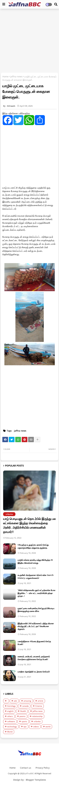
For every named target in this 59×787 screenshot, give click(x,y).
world (47, 726)
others (10, 716)
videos (36, 726)
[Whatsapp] (18, 439)
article (40, 701)
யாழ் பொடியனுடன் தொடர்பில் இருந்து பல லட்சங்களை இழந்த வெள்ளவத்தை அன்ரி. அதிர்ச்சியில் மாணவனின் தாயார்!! (29, 525)
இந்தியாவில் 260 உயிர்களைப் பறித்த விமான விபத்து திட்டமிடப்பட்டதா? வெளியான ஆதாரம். (36, 626)
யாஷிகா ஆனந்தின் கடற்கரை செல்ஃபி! (34, 671)
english (10, 711)
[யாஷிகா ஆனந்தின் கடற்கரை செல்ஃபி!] (9, 675)
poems (22, 716)
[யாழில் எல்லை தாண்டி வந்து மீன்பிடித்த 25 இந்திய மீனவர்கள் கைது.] (9, 564)
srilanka (37, 721)
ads (15, 701)
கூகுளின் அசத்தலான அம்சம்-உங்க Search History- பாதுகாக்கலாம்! (35, 576)
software (11, 721)
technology (12, 726)
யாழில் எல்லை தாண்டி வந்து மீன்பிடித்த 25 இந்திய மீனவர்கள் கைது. (35, 561)
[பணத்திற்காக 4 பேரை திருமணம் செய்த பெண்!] (9, 645)
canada (25, 706)
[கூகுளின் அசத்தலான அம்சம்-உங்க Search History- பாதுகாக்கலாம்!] (9, 579)
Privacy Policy (43, 767)
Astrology (11, 706)
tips (25, 726)
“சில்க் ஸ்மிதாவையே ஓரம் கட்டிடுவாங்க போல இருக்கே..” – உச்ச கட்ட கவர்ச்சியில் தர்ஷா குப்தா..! (36, 593)
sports (24, 721)
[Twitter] (11, 439)
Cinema (38, 706)
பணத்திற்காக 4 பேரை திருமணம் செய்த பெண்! (34, 643)
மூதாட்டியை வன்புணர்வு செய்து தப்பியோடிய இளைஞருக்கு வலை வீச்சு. (36, 609)
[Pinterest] (24, 439)
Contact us (25, 767)
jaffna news (16, 76)
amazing (27, 701)
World (9, 731)
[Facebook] (5, 439)
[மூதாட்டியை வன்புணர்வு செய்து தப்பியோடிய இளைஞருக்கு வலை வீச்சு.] (9, 612)
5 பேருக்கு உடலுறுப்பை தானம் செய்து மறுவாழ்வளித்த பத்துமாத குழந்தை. (33, 546)
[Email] (31, 439)
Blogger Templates (36, 779)
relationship (37, 716)
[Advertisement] (29, 41)
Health (23, 711)
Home (5, 76)
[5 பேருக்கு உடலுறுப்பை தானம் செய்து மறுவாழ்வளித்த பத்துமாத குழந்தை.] (9, 548)
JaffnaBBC (29, 773)
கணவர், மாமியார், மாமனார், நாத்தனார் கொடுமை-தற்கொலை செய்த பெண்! (34, 658)
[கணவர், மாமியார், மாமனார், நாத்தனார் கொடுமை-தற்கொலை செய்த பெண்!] (9, 660)
